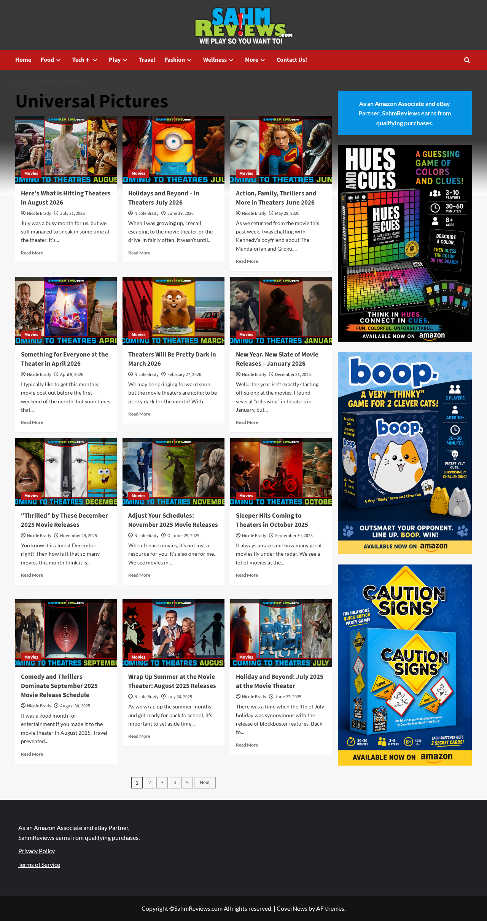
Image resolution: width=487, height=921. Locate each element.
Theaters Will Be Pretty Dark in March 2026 (172, 359)
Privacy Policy (36, 850)
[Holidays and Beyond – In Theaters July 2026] (173, 150)
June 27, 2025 (288, 697)
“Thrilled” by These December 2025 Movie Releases (64, 520)
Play (115, 60)
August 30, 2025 (75, 706)
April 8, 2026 (71, 374)
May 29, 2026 (287, 213)
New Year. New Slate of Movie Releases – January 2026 (277, 359)
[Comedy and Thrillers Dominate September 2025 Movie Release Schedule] (66, 633)
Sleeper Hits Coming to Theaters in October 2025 (272, 520)
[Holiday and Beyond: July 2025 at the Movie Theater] (281, 633)
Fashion (175, 60)
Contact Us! (292, 60)
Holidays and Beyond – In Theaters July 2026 (163, 198)
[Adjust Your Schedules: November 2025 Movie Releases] (173, 472)
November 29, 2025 (78, 535)
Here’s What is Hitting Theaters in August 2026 (66, 198)
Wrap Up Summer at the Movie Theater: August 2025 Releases (172, 681)
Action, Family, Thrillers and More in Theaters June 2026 (276, 198)
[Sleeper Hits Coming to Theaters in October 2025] (281, 472)
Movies (31, 173)
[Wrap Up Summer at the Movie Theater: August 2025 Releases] (173, 633)
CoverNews (292, 908)
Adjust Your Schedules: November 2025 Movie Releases (173, 520)
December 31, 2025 (293, 374)
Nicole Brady (39, 213)
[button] (467, 60)
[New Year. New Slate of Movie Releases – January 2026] (281, 311)
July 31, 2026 (72, 213)
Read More (32, 253)
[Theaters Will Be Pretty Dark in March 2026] (173, 311)
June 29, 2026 (180, 213)
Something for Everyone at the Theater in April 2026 (64, 359)
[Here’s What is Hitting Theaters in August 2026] (66, 150)
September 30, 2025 (294, 535)
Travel (147, 60)
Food (47, 60)
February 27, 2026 (184, 374)
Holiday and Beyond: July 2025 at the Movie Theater (279, 681)
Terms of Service (39, 864)
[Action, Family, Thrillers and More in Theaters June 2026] (281, 150)
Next (205, 783)
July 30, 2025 (179, 697)
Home (23, 60)
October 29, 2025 (183, 535)
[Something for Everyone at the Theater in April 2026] (66, 311)
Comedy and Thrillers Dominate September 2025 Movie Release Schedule (59, 686)
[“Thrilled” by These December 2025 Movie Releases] (66, 472)
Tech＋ (81, 60)
